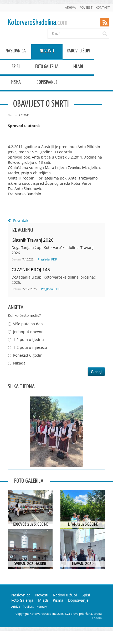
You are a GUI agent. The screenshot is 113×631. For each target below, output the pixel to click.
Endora (97, 618)
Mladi (78, 67)
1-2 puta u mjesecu (30, 347)
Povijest (86, 7)
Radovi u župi (78, 51)
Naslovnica (16, 51)
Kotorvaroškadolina (38, 22)
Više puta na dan (28, 323)
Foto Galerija (47, 67)
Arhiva (70, 7)
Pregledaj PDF (47, 259)
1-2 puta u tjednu (28, 339)
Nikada (19, 363)
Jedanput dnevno (28, 331)
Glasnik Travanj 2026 (33, 240)
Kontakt (103, 7)
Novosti (47, 51)
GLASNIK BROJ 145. (32, 269)
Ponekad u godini (28, 355)
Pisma (16, 83)
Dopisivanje (47, 83)
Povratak (20, 220)
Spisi (16, 67)
